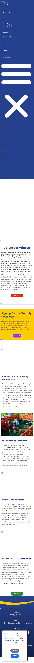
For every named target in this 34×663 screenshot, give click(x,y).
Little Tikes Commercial (13, 155)
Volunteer (9, 164)
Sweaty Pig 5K (10, 55)
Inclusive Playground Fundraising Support (18, 140)
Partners (5, 153)
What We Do (7, 133)
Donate (8, 159)
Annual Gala (9, 52)
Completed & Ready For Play (14, 151)
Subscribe (9, 166)
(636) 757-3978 (17, 615)
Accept (14, 656)
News (7, 131)
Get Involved (7, 157)
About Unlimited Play (12, 126)
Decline (15, 650)
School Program (7, 144)
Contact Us (6, 177)
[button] (16, 89)
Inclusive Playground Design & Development (19, 138)
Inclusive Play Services (12, 135)
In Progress (9, 149)
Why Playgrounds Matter (13, 129)
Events (5, 171)
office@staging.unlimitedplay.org (17, 623)
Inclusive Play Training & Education (16, 142)
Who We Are (6, 124)
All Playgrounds (7, 146)
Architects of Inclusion (12, 162)
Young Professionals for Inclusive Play (17, 169)
